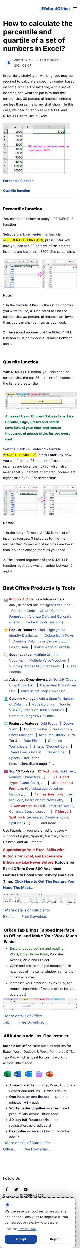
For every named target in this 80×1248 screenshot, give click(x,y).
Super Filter (57, 752)
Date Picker (33, 741)
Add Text (68, 771)
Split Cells (17, 823)
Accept (20, 1239)
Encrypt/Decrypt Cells (50, 746)
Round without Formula (52, 647)
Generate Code (23, 611)
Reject (55, 1239)
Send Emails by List (26, 752)
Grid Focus (48, 723)
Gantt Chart (30, 783)
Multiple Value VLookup (47, 660)
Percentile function (18, 181)
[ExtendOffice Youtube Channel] (25, 1189)
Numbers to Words (58, 806)
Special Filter (19, 758)
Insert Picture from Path (43, 800)
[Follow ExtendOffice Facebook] (6, 1189)
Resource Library (52, 735)
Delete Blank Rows (59, 635)
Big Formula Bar (35, 729)
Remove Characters (24, 777)
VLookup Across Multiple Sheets (34, 666)
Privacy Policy (27, 1229)
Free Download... (36, 916)
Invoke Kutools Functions (44, 622)
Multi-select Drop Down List (43, 691)
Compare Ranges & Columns (31, 716)
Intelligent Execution (54, 605)
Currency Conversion (25, 811)
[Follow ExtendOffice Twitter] (16, 1189)
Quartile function (16, 190)
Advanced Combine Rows (48, 817)
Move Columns (43, 704)
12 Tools (48, 771)
